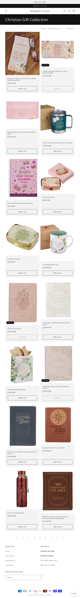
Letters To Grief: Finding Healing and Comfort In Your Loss (22, 453)
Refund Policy (9, 556)
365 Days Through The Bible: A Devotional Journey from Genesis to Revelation (55, 517)
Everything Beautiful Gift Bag (16, 389)
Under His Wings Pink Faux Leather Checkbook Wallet (21, 133)
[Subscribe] (40, 577)
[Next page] (62, 537)
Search (7, 551)
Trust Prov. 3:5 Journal (14, 328)
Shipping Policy (10, 561)
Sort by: (43, 28)
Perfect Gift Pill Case (48, 197)
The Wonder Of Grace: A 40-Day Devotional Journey (55, 387)
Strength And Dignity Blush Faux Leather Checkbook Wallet (54, 72)
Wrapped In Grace (36, 595)
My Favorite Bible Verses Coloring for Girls (20, 203)
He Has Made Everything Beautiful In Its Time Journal (56, 323)
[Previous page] (17, 537)
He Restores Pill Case (13, 259)
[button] (6, 11)
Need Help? (9, 565)
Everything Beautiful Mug (50, 265)
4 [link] (40, 538)
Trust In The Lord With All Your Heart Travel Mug (57, 143)
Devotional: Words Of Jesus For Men (53, 448)
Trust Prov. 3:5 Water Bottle (15, 513)
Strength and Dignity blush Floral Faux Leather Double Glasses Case (21, 79)
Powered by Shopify (47, 595)
